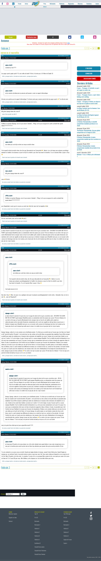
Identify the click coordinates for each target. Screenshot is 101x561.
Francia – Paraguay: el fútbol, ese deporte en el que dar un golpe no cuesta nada (88, 101)
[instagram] (91, 518)
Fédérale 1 (37, 528)
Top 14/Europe (67, 514)
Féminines (89, 4)
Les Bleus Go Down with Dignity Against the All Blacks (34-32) (88, 115)
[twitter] (91, 515)
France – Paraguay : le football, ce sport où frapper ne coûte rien (88, 88)
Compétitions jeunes (39, 547)
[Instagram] (82, 37)
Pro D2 (36, 517)
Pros (45, 4)
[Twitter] (69, 37)
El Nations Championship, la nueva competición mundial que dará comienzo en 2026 (89, 138)
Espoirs (65, 543)
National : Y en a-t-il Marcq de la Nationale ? (88, 154)
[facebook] (91, 512)
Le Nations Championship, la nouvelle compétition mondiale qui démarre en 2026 (87, 123)
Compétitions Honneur (40, 554)
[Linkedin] (94, 37)
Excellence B (37, 543)
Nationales (52, 4)
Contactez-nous (31, 37)
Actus (26, 4)
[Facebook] (53, 37)
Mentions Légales (13, 514)
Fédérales (61, 4)
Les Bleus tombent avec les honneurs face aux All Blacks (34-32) (88, 108)
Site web (67, 120)
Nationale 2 (37, 525)
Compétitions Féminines (40, 550)
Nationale (37, 521)
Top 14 (36, 514)
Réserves (80, 4)
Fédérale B (37, 536)
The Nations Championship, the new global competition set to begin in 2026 (88, 130)
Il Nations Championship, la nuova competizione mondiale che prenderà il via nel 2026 (88, 147)
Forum (19, 4)
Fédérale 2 (37, 532)
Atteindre (3, 494)
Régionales (71, 4)
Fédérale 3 (5, 48)
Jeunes (97, 4)
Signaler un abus (13, 517)
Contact (11, 521)
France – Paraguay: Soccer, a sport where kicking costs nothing (88, 95)
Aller (23, 494)
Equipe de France (68, 539)
